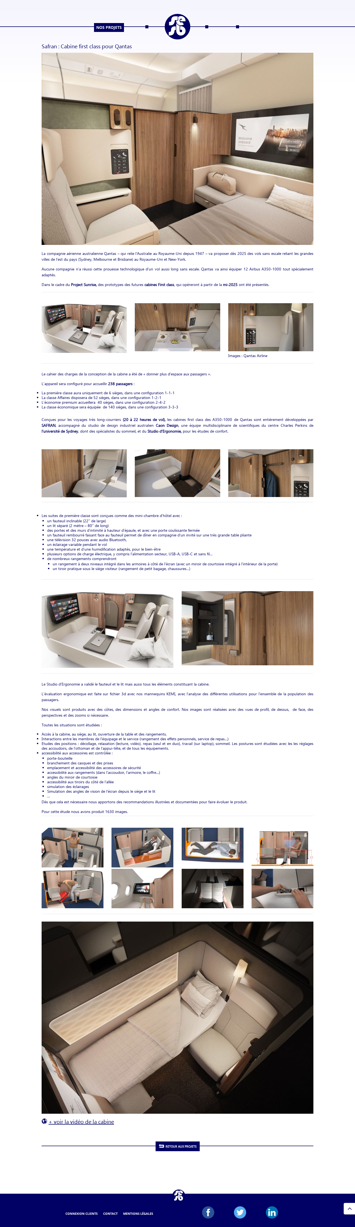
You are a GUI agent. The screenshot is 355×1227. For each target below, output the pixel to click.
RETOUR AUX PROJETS (181, 1146)
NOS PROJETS (109, 27)
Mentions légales (138, 1213)
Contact (110, 1213)
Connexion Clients (81, 1213)
